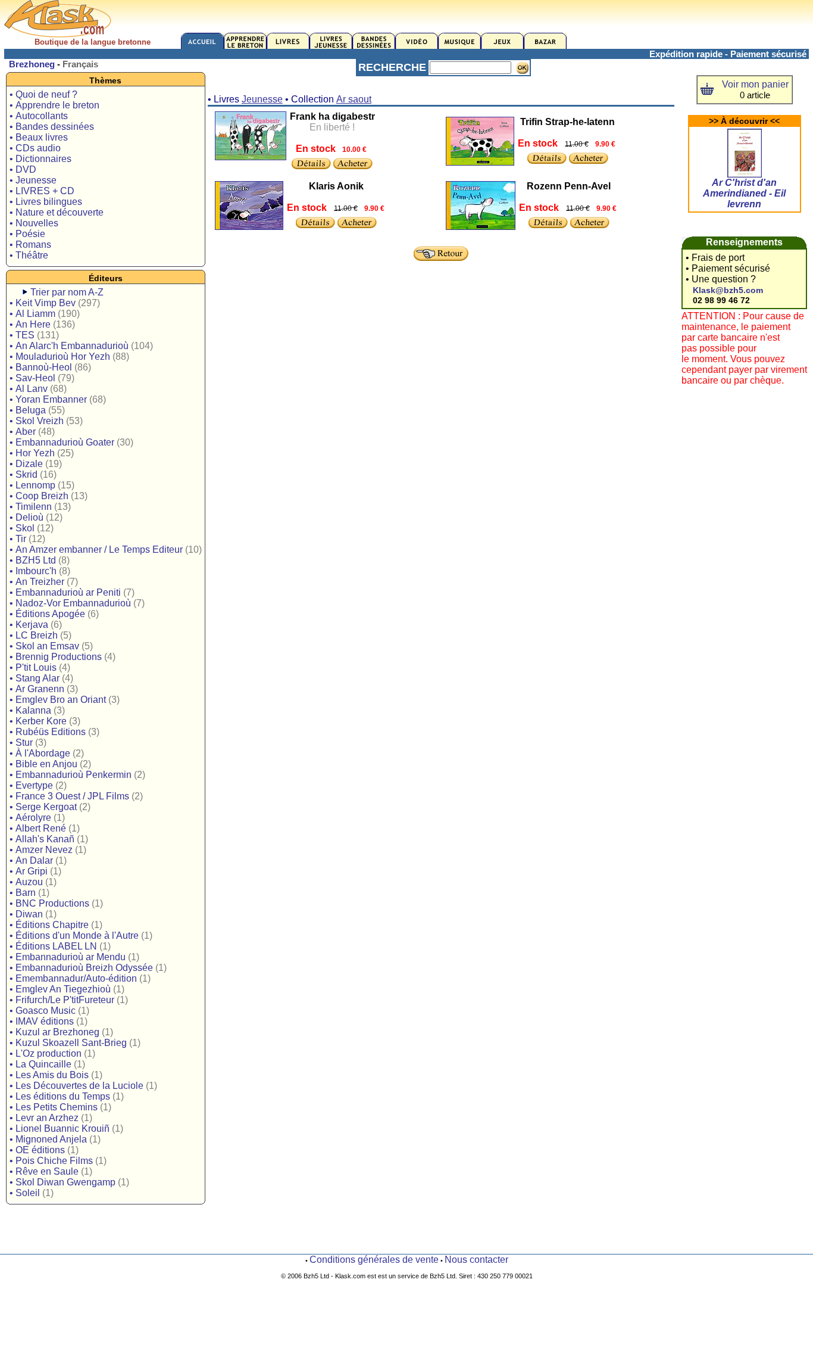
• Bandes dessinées (52, 127)
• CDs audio (35, 148)
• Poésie (27, 234)
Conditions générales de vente (374, 1259)
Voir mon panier (755, 84)
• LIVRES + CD (42, 191)
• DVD (23, 169)
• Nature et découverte (57, 212)
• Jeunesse (33, 180)
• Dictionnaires (40, 159)
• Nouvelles (34, 223)
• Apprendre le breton (54, 105)
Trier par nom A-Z (67, 292)
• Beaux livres (39, 137)
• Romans (30, 244)
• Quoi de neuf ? (43, 94)
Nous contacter (476, 1259)
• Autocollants (39, 116)
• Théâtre (29, 255)
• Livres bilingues (46, 202)
